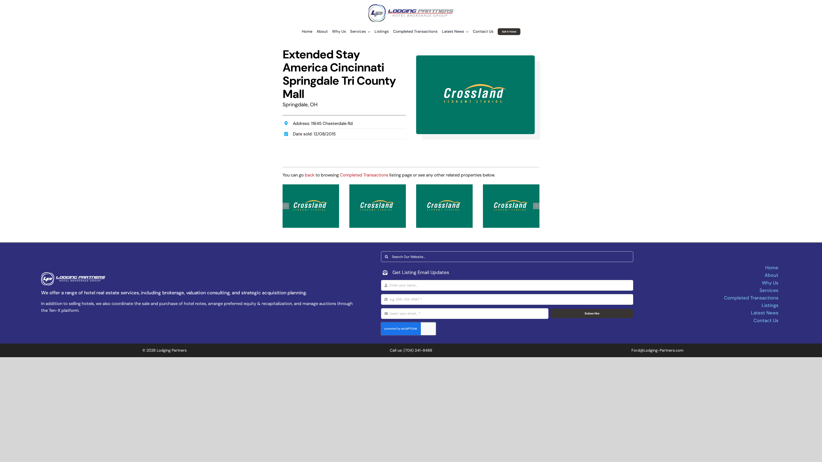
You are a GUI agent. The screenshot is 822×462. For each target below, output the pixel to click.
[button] (286, 206)
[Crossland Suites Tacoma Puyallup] (377, 206)
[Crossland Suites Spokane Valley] (444, 206)
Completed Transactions (364, 175)
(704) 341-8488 (418, 350)
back (309, 175)
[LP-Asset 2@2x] (411, 6)
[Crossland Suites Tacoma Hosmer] (311, 206)
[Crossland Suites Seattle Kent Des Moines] (511, 206)
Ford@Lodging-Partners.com (657, 350)
